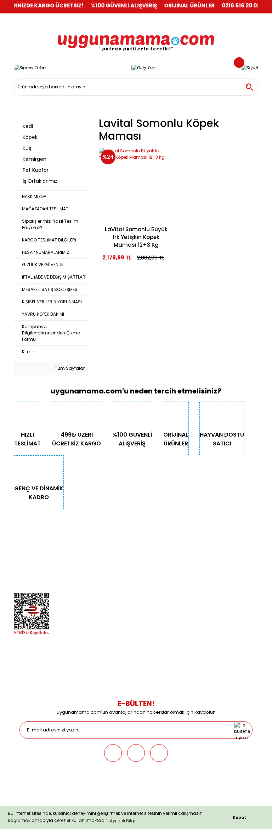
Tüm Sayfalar (69, 368)
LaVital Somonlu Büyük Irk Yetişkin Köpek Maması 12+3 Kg (136, 237)
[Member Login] (143, 67)
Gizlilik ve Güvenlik (33, 556)
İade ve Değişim (201, 576)
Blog (19, 586)
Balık (104, 566)
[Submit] (242, 730)
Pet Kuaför (109, 576)
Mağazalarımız (30, 576)
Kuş (102, 556)
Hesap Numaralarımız (37, 566)
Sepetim (193, 566)
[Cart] (249, 67)
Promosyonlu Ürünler (121, 586)
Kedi (103, 536)
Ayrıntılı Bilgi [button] (122, 821)
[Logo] (136, 38)
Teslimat (193, 536)
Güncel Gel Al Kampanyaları (214, 556)
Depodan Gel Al (200, 546)
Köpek (105, 546)
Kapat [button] (239, 817)
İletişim (21, 546)
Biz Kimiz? (24, 536)
